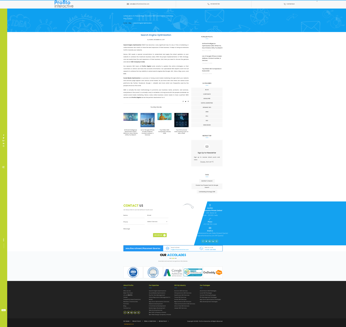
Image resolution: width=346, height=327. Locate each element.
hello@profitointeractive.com (202, 233)
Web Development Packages (209, 301)
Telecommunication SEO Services (184, 304)
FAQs (3, 310)
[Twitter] (185, 101)
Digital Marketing (207, 103)
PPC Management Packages (208, 297)
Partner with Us (129, 324)
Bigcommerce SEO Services (182, 301)
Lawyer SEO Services (180, 308)
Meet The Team (128, 293)
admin (151, 39)
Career (125, 297)
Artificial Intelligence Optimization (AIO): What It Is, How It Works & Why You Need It (130, 132)
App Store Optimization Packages (210, 299)
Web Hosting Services (155, 310)
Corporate (207, 94)
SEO (207, 120)
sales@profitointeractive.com (139, 4)
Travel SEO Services (180, 297)
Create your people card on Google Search (207, 186)
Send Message (158, 235)
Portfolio (126, 304)
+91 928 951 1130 (215, 4)
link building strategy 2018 (207, 192)
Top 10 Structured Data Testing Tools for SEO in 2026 (181, 131)
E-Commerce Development (157, 306)
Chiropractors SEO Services (182, 293)
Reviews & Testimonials (130, 301)
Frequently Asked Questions (132, 299)
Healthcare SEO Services (181, 295)
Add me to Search (207, 181)
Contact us (126, 308)
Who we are (127, 291)
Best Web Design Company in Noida (160, 314)
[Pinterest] (188, 101)
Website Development (156, 304)
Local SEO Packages (206, 293)
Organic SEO (207, 107)
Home (125, 23)
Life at (127, 295)
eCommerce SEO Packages (208, 291)
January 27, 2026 (207, 63)
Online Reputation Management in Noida (159, 298)
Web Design (207, 125)
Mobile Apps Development (157, 308)
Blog (130, 23)
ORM (207, 112)
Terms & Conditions (150, 321)
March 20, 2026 (206, 50)
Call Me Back (290, 4)
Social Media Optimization (157, 293)
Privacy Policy (136, 321)
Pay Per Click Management (157, 295)
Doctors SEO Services (181, 291)
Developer (207, 98)
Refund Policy (163, 321)
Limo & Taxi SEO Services (181, 306)
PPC (207, 116)
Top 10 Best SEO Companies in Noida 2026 (164, 131)
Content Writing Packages (208, 295)
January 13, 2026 (207, 73)
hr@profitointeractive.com (205, 236)
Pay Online (126, 321)
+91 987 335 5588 (210, 249)
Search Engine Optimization (156, 34)
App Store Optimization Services (159, 301)
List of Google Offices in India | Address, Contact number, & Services (147, 132)
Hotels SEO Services (180, 299)
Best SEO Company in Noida (157, 312)
